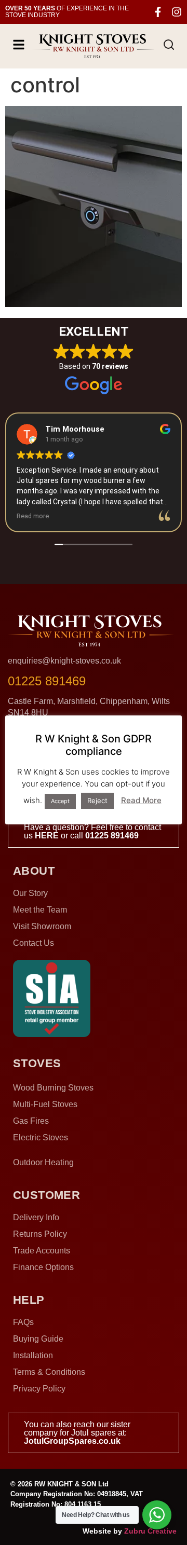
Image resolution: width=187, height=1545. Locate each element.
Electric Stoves (40, 1137)
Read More (141, 800)
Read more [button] (33, 516)
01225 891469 (112, 835)
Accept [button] (60, 801)
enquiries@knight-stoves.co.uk (64, 660)
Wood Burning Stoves (53, 1087)
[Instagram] (176, 12)
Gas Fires (31, 1120)
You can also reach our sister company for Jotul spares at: (77, 1432)
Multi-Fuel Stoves (45, 1104)
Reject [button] (97, 800)
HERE (47, 835)
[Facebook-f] (158, 12)
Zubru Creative (150, 1531)
